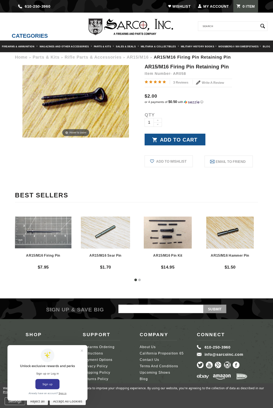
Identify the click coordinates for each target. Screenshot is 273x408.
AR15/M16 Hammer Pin (230, 255)
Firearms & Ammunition (18, 46)
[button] (201, 102)
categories (30, 36)
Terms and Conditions (159, 366)
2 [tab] (139, 280)
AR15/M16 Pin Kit (167, 255)
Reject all (37, 401)
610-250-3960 (38, 6)
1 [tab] (135, 280)
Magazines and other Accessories (65, 46)
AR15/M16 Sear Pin (105, 255)
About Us (148, 347)
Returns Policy (96, 379)
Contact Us (149, 360)
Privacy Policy (95, 366)
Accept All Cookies (67, 401)
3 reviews (180, 82)
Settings (15, 401)
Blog (266, 46)
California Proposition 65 (162, 353)
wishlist (181, 6)
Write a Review (212, 82)
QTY (150, 114)
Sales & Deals (126, 46)
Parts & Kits (103, 46)
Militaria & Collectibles (159, 46)
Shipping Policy (96, 372)
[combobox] (232, 26)
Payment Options (98, 360)
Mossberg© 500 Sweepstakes (238, 46)
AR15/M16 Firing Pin (43, 255)
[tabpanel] (43, 239)
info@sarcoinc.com (224, 354)
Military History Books (197, 46)
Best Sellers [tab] (41, 195)
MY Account (216, 6)
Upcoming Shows (155, 372)
